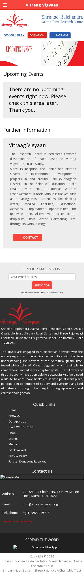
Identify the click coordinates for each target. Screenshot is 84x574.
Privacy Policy (18, 456)
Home (13, 410)
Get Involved (17, 450)
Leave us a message (17, 521)
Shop (12, 433)
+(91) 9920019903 (36, 513)
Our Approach (18, 421)
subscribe (42, 285)
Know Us (14, 416)
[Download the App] (42, 547)
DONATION (37, 35)
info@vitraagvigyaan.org (40, 504)
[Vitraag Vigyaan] (14, 19)
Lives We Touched (21, 427)
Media (13, 444)
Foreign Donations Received (28, 461)
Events (13, 439)
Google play (14, 35)
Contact (29, 237)
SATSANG (61, 35)
